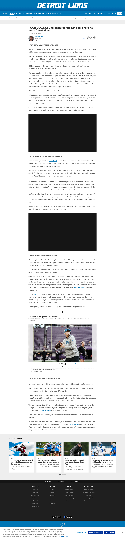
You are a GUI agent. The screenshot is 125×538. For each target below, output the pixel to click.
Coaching (52, 495)
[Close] (122, 532)
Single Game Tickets (69, 495)
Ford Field (88, 495)
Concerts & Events (88, 500)
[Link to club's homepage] (5, 13)
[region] (62, 532)
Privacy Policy (35, 503)
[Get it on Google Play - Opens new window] (68, 518)
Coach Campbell (52, 498)
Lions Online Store (88, 489)
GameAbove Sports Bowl (88, 498)
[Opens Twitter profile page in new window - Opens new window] (36, 40)
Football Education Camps (88, 492)
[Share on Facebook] (84, 38)
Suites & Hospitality (69, 498)
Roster (52, 489)
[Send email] (90, 38)
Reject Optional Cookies (95, 532)
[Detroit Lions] (62, 525)
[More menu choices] (60, 13)
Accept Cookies (110, 532)
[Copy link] (94, 37)
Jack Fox (37, 294)
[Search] (86, 13)
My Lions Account (69, 489)
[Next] (75, 364)
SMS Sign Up (35, 500)
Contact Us (35, 489)
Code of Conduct (35, 506)
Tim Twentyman (39, 36)
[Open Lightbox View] (62, 349)
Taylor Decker (74, 424)
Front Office (35, 492)
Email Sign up (35, 498)
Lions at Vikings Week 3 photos (43, 316)
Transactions (52, 503)
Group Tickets (69, 500)
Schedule (52, 492)
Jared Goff (53, 161)
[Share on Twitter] (87, 38)
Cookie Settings (81, 532)
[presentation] (115, 475)
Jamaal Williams (45, 410)
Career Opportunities (35, 495)
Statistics (52, 500)
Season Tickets (69, 492)
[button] (119, 13)
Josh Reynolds (79, 287)
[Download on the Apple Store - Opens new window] (56, 517)
